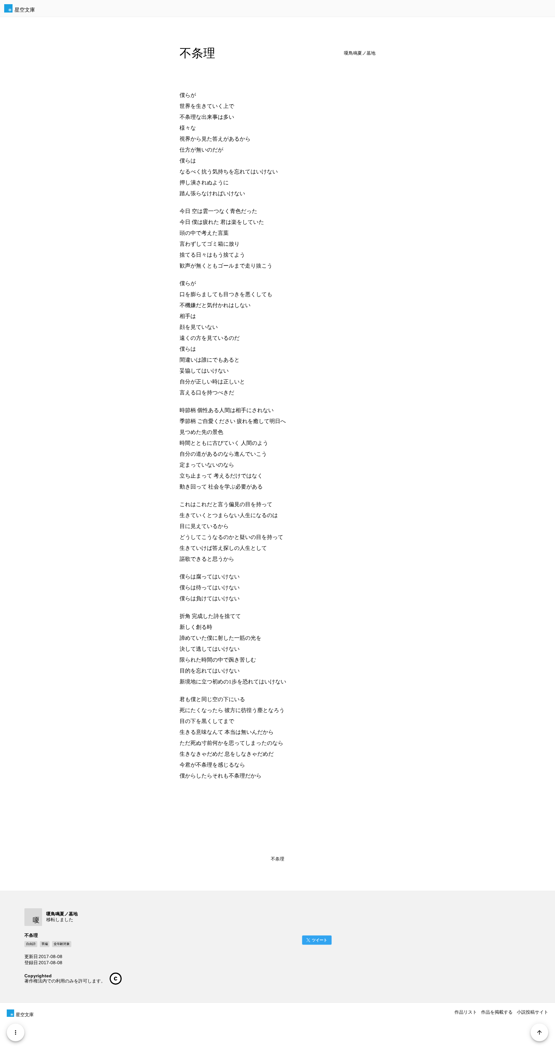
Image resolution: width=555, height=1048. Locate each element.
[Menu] (15, 1032)
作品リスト (465, 1012)
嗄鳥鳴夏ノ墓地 (359, 53)
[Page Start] (539, 1032)
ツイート (319, 940)
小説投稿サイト (532, 1012)
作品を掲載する (497, 1012)
